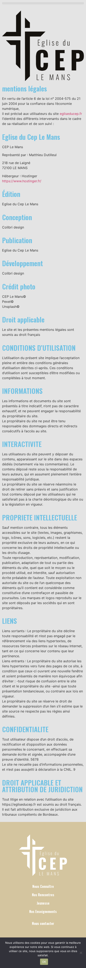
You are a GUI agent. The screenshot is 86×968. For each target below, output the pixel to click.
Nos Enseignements (43, 911)
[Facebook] (36, 932)
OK (44, 961)
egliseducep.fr (71, 114)
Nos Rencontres (43, 894)
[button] (43, 3)
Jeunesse (43, 903)
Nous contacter (43, 923)
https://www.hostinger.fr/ (21, 181)
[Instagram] (43, 932)
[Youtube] (49, 932)
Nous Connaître (43, 886)
